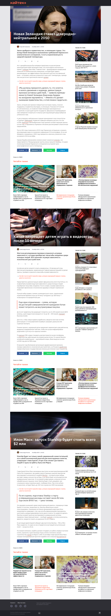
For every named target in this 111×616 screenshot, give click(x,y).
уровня (46, 77)
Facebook (23, 150)
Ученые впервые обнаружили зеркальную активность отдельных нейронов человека (87, 197)
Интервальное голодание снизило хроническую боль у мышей (65, 196)
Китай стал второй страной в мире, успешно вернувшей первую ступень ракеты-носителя (42, 82)
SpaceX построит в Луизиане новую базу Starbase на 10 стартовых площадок (43, 197)
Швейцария (28, 120)
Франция (25, 122)
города (29, 535)
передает (62, 314)
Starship (44, 475)
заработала (63, 347)
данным (21, 335)
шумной (49, 517)
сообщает (25, 69)
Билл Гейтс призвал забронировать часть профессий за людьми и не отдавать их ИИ (22, 197)
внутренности (61, 537)
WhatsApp (49, 150)
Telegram (62, 150)
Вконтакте (36, 150)
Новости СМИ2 (17, 157)
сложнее (57, 140)
